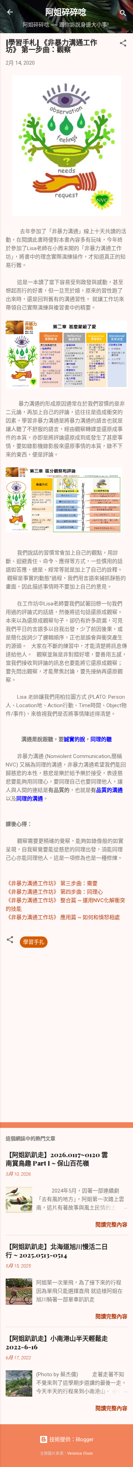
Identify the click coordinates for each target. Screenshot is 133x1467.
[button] (123, 44)
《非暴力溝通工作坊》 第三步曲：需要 (52, 883)
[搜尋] (123, 14)
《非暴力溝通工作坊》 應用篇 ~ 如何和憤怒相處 (63, 917)
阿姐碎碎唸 (65, 11)
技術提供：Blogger (71, 1439)
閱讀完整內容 (111, 1224)
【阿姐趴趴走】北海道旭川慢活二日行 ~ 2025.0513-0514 (57, 1250)
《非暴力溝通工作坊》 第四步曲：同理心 (54, 892)
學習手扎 (33, 942)
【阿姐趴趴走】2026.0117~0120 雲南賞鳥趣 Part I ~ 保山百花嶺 (57, 1158)
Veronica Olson (80, 1453)
